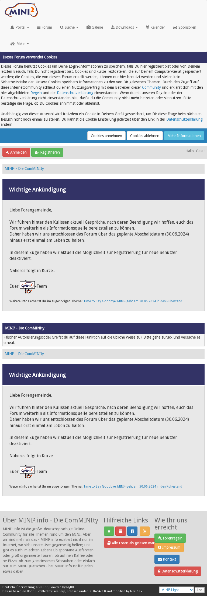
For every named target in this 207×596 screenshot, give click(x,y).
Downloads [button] (125, 27)
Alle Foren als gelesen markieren (137, 543)
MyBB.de (42, 587)
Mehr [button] (20, 43)
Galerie (97, 27)
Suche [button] (70, 27)
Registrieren (49, 152)
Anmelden (18, 152)
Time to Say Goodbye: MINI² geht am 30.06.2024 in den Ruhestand (132, 301)
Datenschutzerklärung (75, 93)
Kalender (157, 27)
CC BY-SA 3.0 (97, 591)
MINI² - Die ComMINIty (24, 168)
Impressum (170, 547)
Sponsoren (186, 27)
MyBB (70, 587)
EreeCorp (59, 591)
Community (151, 87)
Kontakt (169, 559)
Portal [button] (20, 27)
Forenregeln (172, 538)
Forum (46, 27)
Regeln (36, 93)
